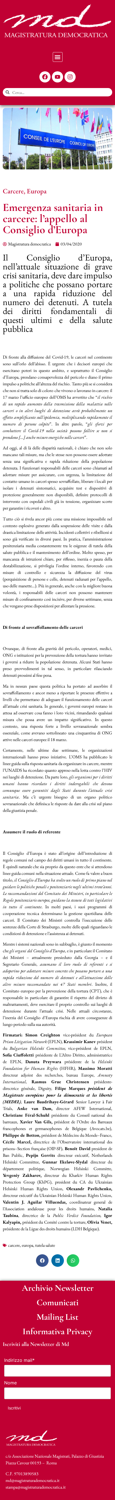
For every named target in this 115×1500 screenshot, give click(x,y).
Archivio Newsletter (58, 1287)
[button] (58, 57)
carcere (14, 1245)
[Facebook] (45, 76)
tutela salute (45, 1245)
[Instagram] (70, 76)
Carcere (13, 191)
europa (27, 1245)
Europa (37, 191)
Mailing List (57, 1316)
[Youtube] (57, 76)
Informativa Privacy (57, 1331)
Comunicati (57, 1302)
